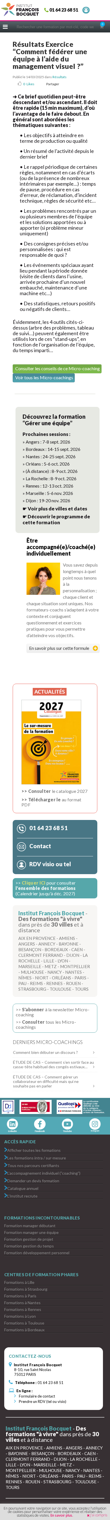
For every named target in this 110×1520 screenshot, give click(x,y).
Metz (51, 966)
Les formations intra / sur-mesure (36, 1157)
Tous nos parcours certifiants (33, 1165)
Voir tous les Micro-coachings (44, 377)
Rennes (54, 983)
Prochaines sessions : (47, 434)
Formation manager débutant (30, 1225)
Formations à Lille (19, 1282)
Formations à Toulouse (24, 1323)
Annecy (46, 943)
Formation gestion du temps (29, 1246)
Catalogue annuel (22, 1188)
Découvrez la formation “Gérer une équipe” (54, 419)
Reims (36, 983)
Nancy (54, 972)
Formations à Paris (20, 1296)
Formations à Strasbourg (25, 1289)
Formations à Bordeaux (24, 1330)
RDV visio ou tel (49, 864)
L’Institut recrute (22, 1196)
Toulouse (60, 989)
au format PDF (51, 802)
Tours (82, 989)
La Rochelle (84, 1459)
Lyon (63, 960)
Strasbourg (32, 989)
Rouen (73, 983)
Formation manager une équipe (31, 1232)
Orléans (61, 977)
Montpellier (75, 966)
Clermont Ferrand (40, 955)
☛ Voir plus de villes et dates (55, 509)
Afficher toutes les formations (34, 1150)
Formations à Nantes (22, 1302)
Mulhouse (32, 972)
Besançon (29, 949)
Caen (77, 949)
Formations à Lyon (20, 1316)
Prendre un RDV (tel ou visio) (42, 1401)
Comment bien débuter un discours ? (45, 1052)
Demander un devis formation (33, 1180)
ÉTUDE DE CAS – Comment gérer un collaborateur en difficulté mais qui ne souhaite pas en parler (46, 1081)
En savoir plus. (61, 1515)
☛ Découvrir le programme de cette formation (56, 519)
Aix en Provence (37, 938)
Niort (42, 977)
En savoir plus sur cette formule (59, 648)
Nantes (73, 972)
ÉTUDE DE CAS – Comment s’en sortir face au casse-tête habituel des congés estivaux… (53, 1064)
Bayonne (68, 943)
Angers (26, 943)
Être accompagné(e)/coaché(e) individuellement (61, 547)
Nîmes (25, 977)
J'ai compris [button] (98, 1515)
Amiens (67, 938)
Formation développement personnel (36, 1252)
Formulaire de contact (36, 1396)
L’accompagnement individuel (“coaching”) (43, 1173)
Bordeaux (56, 949)
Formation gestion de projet (28, 1239)
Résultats (59, 77)
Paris (80, 977)
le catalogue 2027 (54, 791)
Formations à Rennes (22, 1309)
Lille (48, 960)
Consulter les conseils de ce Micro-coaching (57, 368)
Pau (22, 983)
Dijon (72, 955)
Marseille (29, 966)
